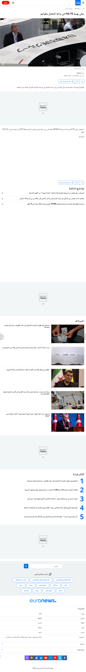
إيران (65, 585)
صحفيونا (81, 637)
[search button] (26, 566)
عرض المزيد (80, 650)
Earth (40, 618)
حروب (21, 585)
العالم (40, 614)
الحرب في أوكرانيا (20, 580)
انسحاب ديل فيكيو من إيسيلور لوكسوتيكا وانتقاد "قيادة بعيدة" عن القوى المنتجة (56, 193)
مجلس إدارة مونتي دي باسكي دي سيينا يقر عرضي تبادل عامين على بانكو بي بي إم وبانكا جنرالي (52, 199)
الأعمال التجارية (68, 9)
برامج (40, 632)
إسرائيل (55, 585)
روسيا (31, 585)
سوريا (37, 590)
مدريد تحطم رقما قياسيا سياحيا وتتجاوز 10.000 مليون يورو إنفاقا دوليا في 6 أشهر (55, 204)
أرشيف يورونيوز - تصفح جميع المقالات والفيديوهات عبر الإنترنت (24, 637)
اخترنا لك (79, 321)
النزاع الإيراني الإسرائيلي (63, 580)
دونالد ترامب (42, 585)
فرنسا (60, 590)
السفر (82, 627)
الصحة (40, 623)
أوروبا (82, 614)
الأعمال (82, 618)
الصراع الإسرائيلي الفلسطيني (41, 580)
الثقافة (40, 627)
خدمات (82, 644)
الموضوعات (80, 609)
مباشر (6, 3)
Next (82, 623)
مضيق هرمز (48, 590)
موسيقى (26, 590)
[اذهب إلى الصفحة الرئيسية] (78, 2)
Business (77, 9)
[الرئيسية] (83, 9)
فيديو (82, 632)
